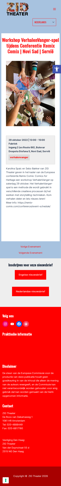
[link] (57, 69)
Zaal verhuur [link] (9, 349)
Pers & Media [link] (9, 345)
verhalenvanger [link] (19, 157)
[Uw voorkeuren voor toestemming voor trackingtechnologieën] (6, 480)
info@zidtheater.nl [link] (12, 432)
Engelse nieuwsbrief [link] (30, 274)
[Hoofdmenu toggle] (54, 9)
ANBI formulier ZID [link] (12, 341)
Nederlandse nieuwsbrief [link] (30, 291)
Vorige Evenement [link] (30, 247)
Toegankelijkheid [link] (11, 356)
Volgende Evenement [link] (30, 253)
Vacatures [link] (7, 352)
